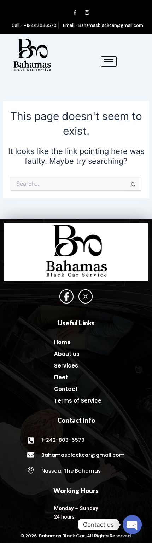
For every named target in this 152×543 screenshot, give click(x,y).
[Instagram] (83, 12)
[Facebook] (71, 12)
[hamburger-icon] (109, 61)
